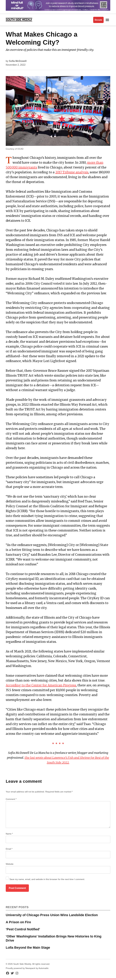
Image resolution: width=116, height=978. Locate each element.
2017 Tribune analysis (71, 172)
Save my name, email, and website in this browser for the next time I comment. (47, 879)
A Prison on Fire (18, 922)
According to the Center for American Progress (41, 685)
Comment (11, 799)
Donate (98, 20)
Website (9, 864)
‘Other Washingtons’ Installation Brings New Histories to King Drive (53, 938)
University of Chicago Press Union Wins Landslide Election (52, 915)
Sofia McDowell (17, 61)
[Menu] (107, 20)
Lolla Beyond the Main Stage (28, 947)
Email (9, 849)
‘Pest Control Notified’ (23, 929)
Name (9, 833)
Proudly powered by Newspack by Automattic (27, 968)
